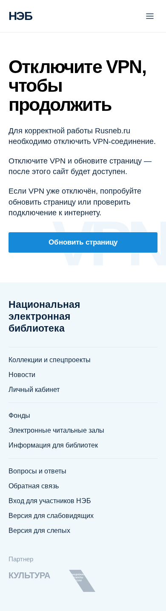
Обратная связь (34, 486)
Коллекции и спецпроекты (50, 359)
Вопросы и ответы (37, 471)
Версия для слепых (39, 530)
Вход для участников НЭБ (50, 500)
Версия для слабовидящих (51, 515)
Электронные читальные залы (56, 430)
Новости (22, 374)
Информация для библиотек (53, 445)
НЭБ (20, 16)
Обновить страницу (83, 242)
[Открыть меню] (149, 16)
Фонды (19, 415)
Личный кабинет (34, 389)
